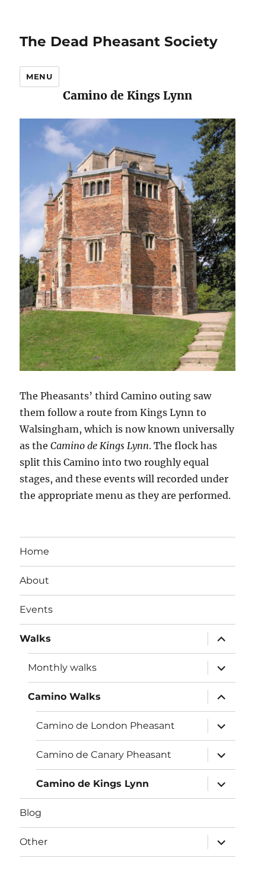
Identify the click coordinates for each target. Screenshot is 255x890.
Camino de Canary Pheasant (103, 754)
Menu (39, 76)
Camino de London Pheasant (105, 725)
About (34, 580)
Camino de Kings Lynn (92, 783)
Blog (31, 812)
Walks (35, 638)
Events (36, 609)
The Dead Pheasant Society (119, 41)
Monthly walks (62, 667)
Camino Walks (64, 696)
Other (33, 841)
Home (34, 551)
